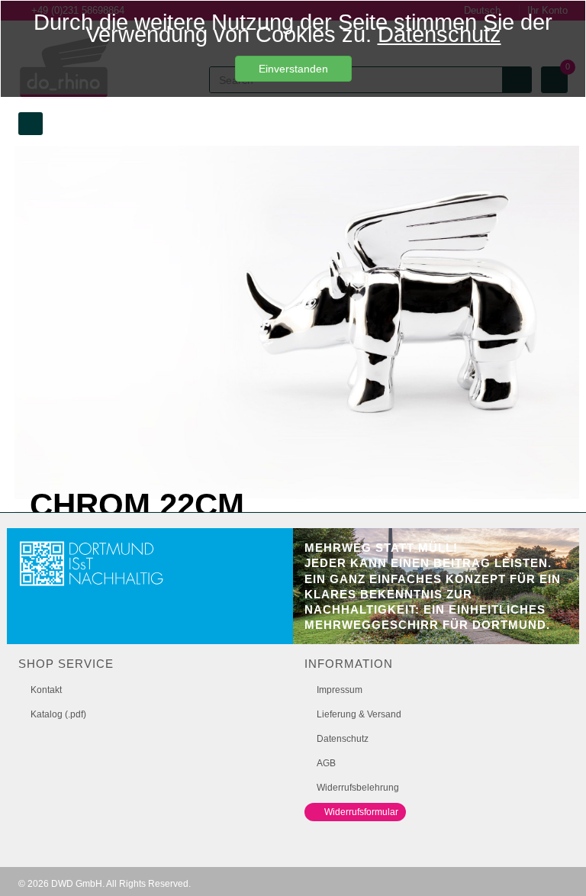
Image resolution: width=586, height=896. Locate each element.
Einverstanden (293, 69)
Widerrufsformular (361, 812)
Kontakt (46, 690)
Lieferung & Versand (359, 714)
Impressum (339, 690)
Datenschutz (439, 34)
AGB (326, 763)
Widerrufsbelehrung (358, 787)
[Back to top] (558, 861)
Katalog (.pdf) (58, 714)
